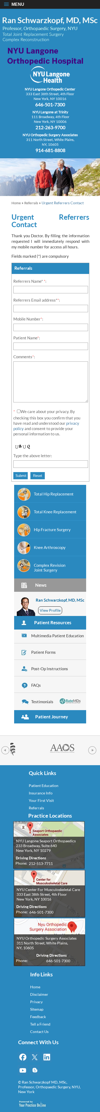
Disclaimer (39, 994)
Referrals (31, 203)
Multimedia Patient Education (57, 635)
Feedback (38, 1016)
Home (16, 203)
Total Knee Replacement (55, 511)
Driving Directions (31, 858)
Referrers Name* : (29, 281)
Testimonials (42, 701)
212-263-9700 (50, 127)
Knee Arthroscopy (50, 547)
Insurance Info (41, 793)
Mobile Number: (28, 318)
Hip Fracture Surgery (52, 529)
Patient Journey (51, 716)
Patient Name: (26, 337)
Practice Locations (50, 816)
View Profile (50, 610)
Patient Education (43, 785)
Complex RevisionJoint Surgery (49, 567)
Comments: (24, 356)
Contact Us (39, 1031)
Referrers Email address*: (36, 300)
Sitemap (36, 1009)
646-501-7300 (50, 104)
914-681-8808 (50, 150)
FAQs (36, 685)
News (40, 585)
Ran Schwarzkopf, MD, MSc (60, 600)
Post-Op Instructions (49, 668)
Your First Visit (41, 800)
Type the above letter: (32, 455)
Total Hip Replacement (54, 494)
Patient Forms (43, 652)
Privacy (36, 1001)
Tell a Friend (40, 1024)
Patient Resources (52, 622)
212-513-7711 (41, 863)
